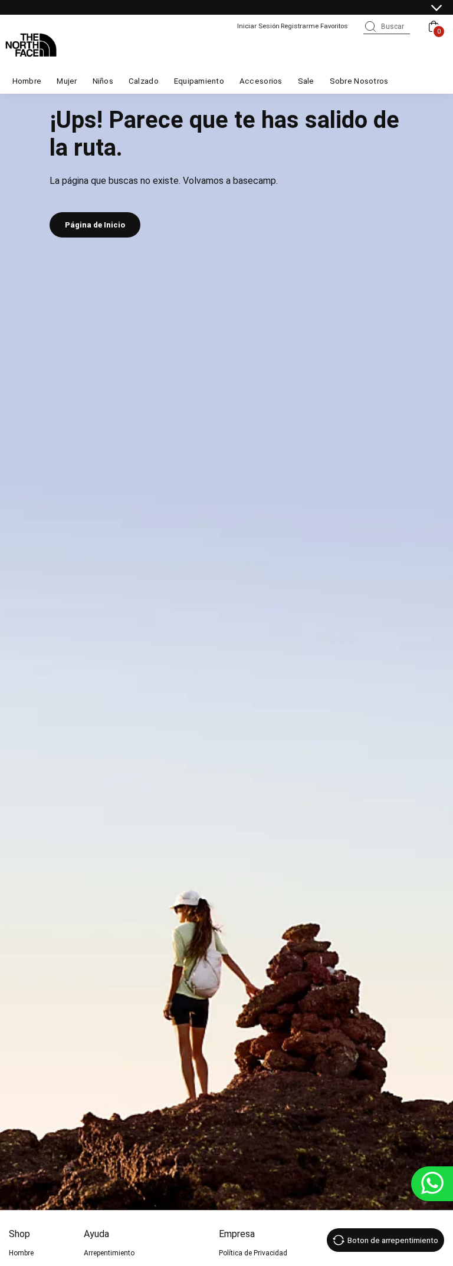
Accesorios (261, 81)
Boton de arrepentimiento (392, 1240)
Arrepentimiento (109, 1253)
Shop (19, 1233)
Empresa (237, 1233)
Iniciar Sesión (258, 26)
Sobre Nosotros (359, 81)
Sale (306, 81)
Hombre (27, 81)
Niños (103, 81)
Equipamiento (199, 81)
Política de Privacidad (253, 1253)
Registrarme (300, 26)
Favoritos (334, 26)
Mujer (67, 81)
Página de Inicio (95, 224)
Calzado (144, 81)
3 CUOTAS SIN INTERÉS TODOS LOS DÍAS (215, 8)
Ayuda (96, 1233)
